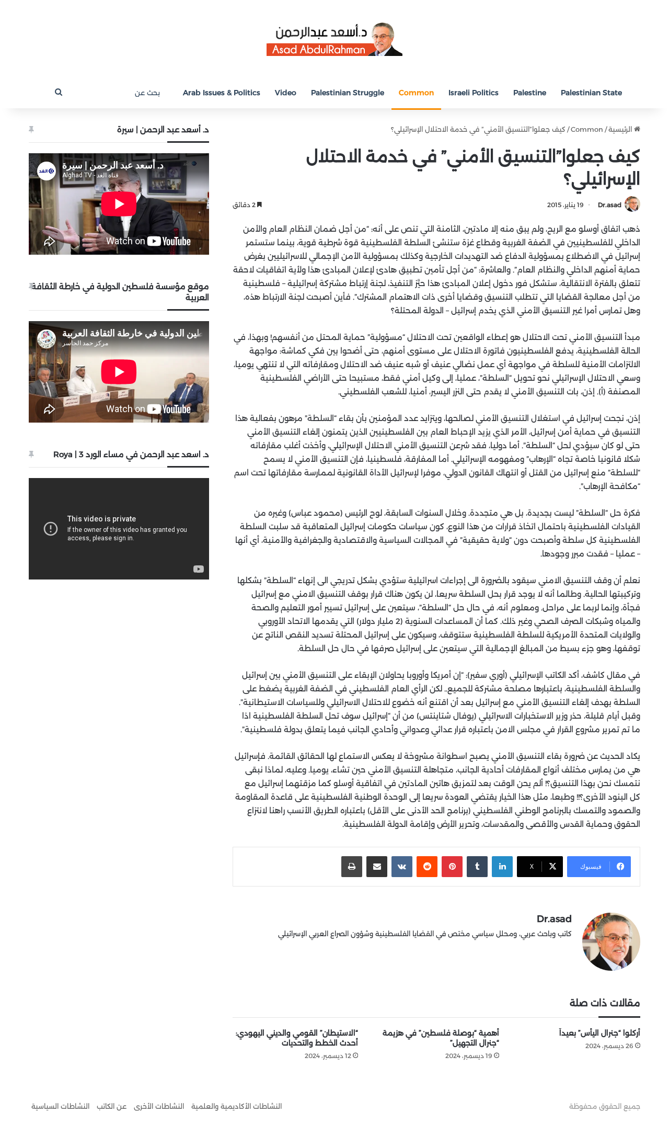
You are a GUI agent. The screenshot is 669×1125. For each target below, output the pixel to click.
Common (416, 92)
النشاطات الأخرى (159, 1106)
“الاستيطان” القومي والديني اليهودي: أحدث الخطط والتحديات (297, 1038)
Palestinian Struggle (347, 92)
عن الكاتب (111, 1106)
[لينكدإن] (502, 866)
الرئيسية (621, 129)
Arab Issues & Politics (221, 92)
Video (285, 92)
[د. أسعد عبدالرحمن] (334, 38)
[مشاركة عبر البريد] (376, 866)
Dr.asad (609, 205)
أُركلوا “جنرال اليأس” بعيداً (599, 1033)
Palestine (529, 92)
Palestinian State (591, 92)
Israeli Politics (473, 92)
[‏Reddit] (427, 866)
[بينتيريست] (452, 866)
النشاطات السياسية (60, 1106)
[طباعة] (351, 866)
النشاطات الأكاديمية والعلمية (236, 1106)
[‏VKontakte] (401, 866)
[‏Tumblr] (477, 866)
